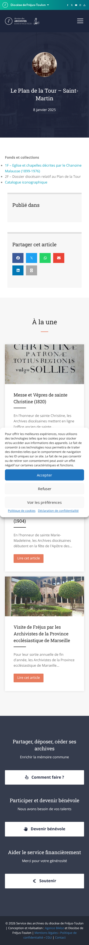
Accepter (44, 474)
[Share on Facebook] (17, 258)
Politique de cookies (22, 511)
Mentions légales (46, 933)
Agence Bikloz (54, 928)
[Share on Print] (31, 270)
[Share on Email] (58, 258)
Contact (60, 937)
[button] (44, 777)
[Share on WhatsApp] (45, 258)
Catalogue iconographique (26, 182)
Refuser (44, 488)
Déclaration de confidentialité (58, 511)
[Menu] (80, 21)
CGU (49, 937)
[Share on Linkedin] (17, 270)
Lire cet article (30, 558)
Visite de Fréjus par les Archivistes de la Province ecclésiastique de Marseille (42, 633)
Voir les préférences (44, 502)
